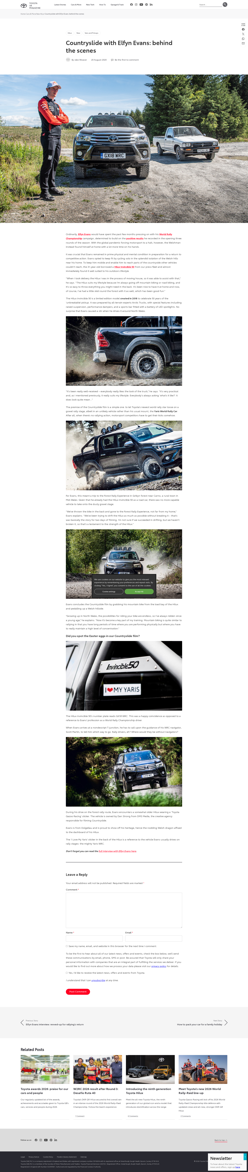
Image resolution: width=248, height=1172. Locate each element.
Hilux (42, 14)
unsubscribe (98, 980)
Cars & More (31, 14)
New (38, 14)
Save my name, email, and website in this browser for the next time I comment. (113, 946)
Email (129, 932)
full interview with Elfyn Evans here (117, 851)
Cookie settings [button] (108, 591)
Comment (72, 889)
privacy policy (158, 966)
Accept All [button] (139, 591)
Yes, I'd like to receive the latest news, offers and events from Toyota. (107, 972)
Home (23, 14)
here (237, 1166)
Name (70, 932)
